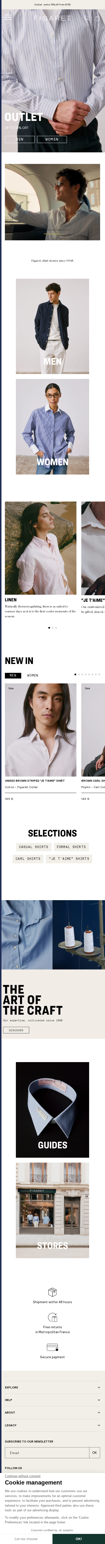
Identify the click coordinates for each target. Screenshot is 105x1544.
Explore (11, 1387)
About (10, 1412)
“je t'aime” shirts (69, 859)
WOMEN (52, 139)
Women (53, 462)
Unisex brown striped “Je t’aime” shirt (35, 784)
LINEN (11, 599)
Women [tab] (33, 676)
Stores (52, 1245)
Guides (52, 1145)
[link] (53, 4)
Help (8, 1400)
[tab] (49, 628)
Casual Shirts (34, 847)
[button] (8, 17)
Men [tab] (13, 676)
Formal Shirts (71, 847)
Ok (94, 1453)
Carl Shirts (28, 859)
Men (52, 361)
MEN (20, 139)
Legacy (10, 1425)
